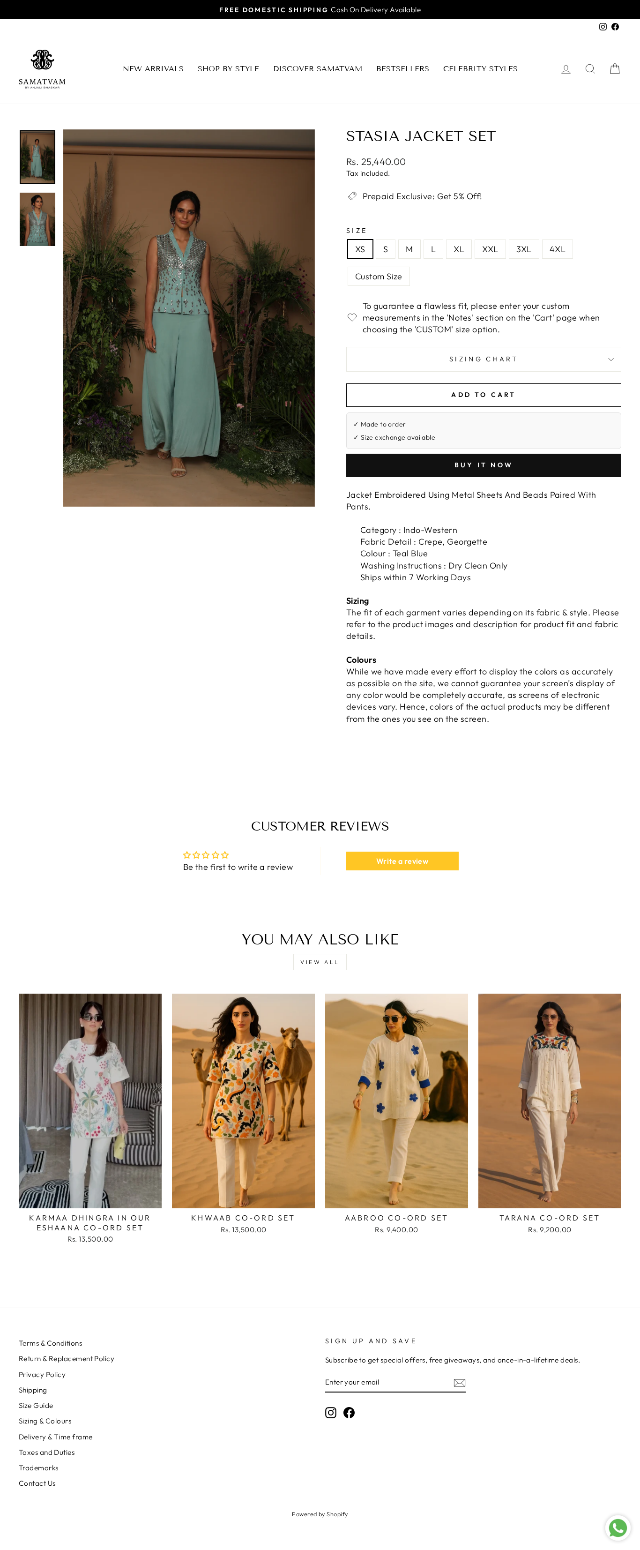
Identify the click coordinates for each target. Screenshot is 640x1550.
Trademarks (39, 1467)
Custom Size (378, 276)
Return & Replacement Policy (66, 1358)
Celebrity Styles (480, 68)
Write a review (402, 861)
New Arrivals (153, 68)
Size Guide (36, 1405)
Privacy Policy (42, 1374)
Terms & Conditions (50, 1343)
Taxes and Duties (46, 1452)
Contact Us (37, 1483)
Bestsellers (402, 68)
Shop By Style (228, 68)
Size (356, 230)
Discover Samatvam (317, 68)
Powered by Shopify (320, 1514)
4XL (558, 249)
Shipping (33, 1389)
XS (360, 249)
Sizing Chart (483, 359)
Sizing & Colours (45, 1420)
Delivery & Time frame (55, 1436)
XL (459, 249)
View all (320, 962)
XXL (490, 249)
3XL (524, 249)
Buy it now (483, 465)
